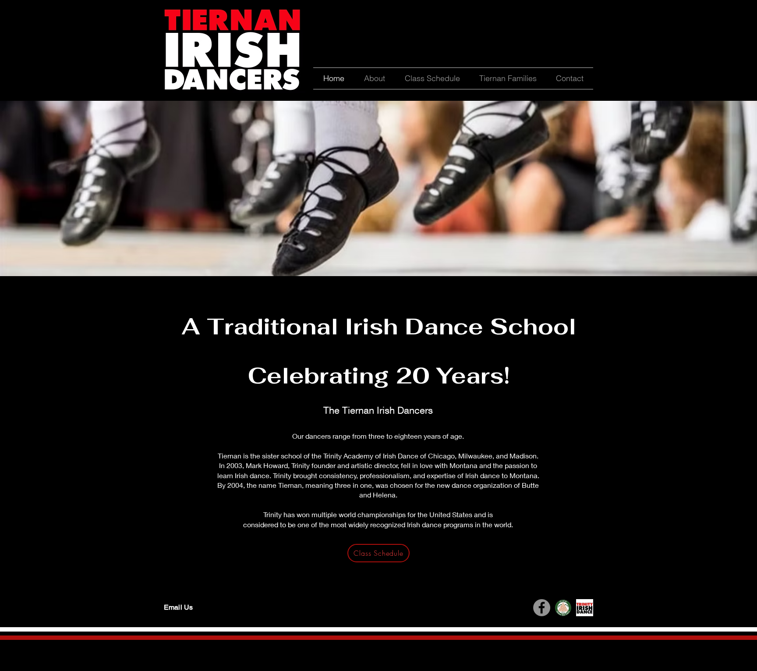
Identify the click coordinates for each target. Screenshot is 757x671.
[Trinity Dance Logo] (584, 607)
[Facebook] (541, 607)
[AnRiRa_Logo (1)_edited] (563, 607)
